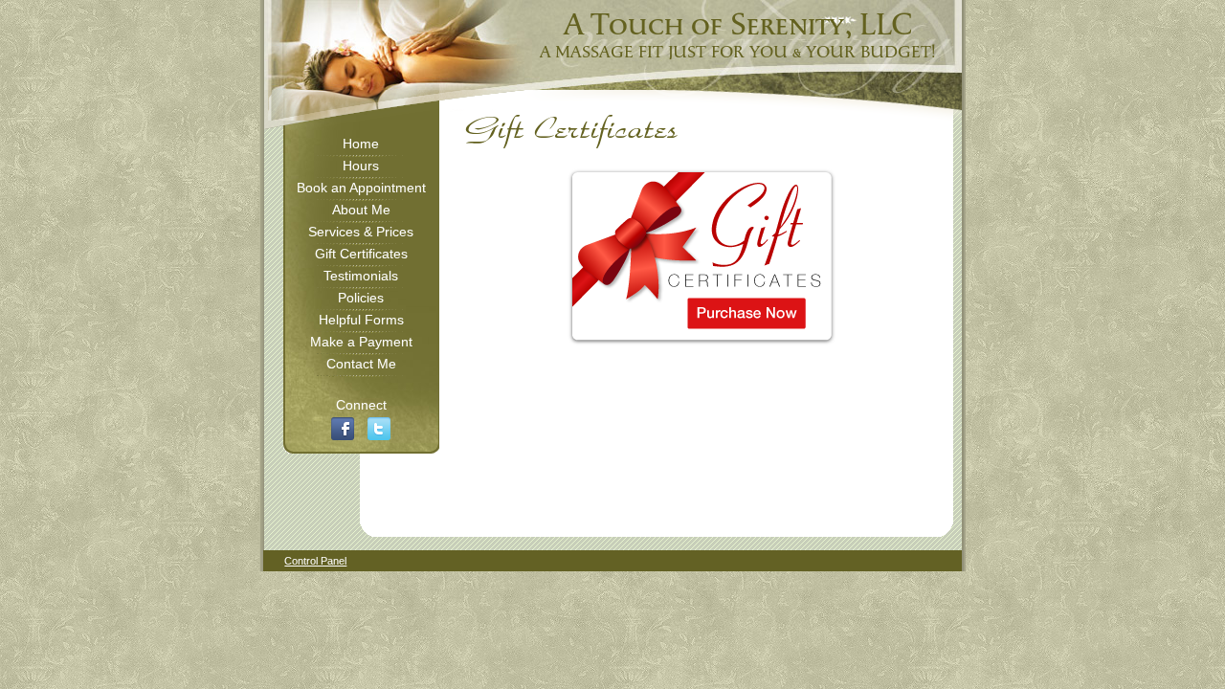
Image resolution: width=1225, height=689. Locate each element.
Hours (361, 165)
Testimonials (360, 275)
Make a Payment (361, 341)
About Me (361, 209)
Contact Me (361, 363)
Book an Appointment (361, 187)
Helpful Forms (361, 319)
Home (361, 143)
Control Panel (315, 561)
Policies (361, 297)
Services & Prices (360, 231)
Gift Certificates (361, 253)
